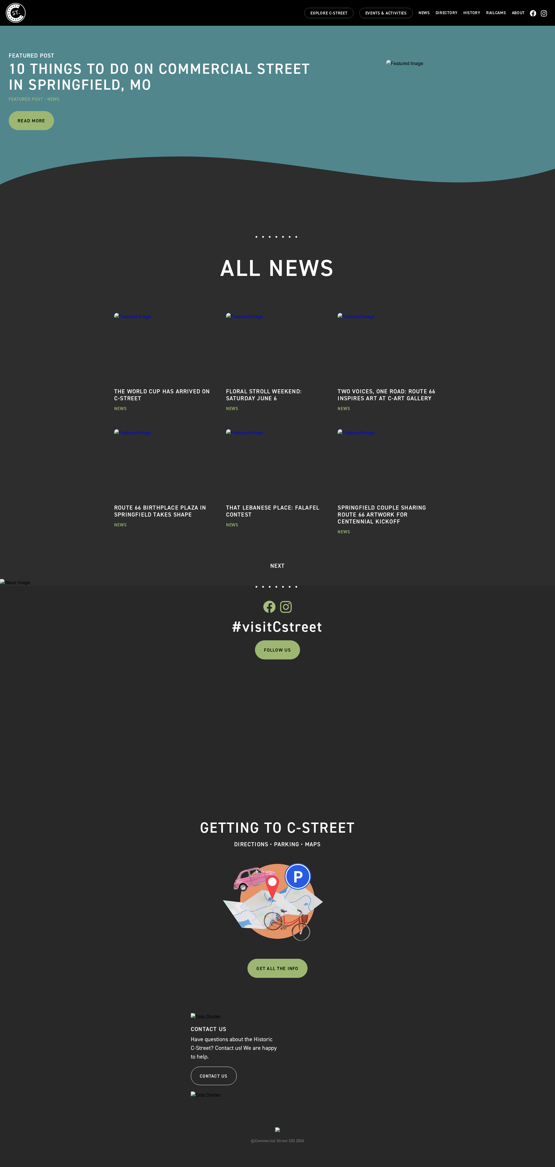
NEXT (277, 565)
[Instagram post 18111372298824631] (318, 681)
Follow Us (277, 650)
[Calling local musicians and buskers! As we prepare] (236, 726)
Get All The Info (277, 968)
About (518, 13)
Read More (31, 121)
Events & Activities (386, 13)
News (424, 13)
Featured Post (26, 99)
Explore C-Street (328, 13)
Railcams (496, 13)
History (471, 13)
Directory (447, 13)
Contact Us (214, 1076)
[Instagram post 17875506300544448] (155, 681)
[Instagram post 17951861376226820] (400, 681)
